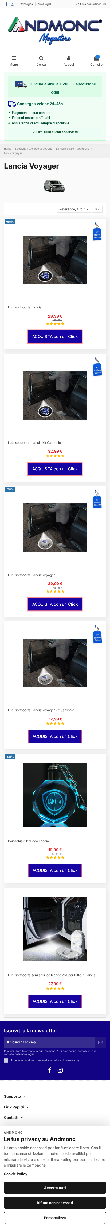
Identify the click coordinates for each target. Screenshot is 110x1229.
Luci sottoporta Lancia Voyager (31, 575)
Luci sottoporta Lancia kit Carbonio (34, 443)
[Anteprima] (58, 300)
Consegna (27, 4)
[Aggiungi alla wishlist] (52, 300)
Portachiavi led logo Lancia (28, 841)
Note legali (44, 4)
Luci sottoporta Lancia (25, 307)
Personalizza (55, 1218)
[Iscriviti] (100, 1042)
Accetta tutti (55, 1188)
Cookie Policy (16, 1174)
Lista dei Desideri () (92, 4)
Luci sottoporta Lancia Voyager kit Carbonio (41, 710)
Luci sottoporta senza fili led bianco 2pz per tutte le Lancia (52, 975)
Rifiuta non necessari (55, 1203)
